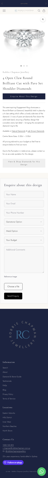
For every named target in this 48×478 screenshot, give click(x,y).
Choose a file (13, 286)
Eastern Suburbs (9, 413)
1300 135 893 (8, 445)
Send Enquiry (13, 295)
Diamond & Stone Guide (12, 376)
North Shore (7, 430)
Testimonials (7, 381)
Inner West (7, 422)
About (5, 372)
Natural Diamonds (18, 131)
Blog (4, 389)
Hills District (7, 417)
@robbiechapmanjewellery (16, 451)
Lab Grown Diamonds (36, 131)
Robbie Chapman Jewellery (16, 72)
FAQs (5, 385)
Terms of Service (9, 398)
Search (5, 367)
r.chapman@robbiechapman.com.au (16, 448)
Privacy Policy (8, 394)
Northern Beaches (10, 426)
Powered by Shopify (35, 471)
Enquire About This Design (24, 96)
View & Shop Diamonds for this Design (24, 163)
